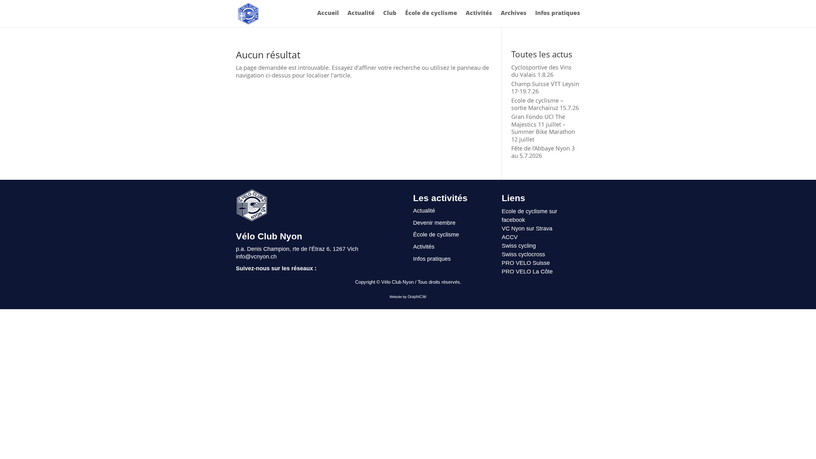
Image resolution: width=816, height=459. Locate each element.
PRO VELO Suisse (526, 263)
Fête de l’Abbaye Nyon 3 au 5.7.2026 (543, 151)
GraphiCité (417, 297)
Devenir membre (434, 223)
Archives (514, 14)
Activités (479, 14)
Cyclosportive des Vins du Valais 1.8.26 (541, 70)
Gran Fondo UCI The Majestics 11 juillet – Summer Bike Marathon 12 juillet (543, 128)
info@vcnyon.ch (256, 256)
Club (390, 14)
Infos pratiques (557, 14)
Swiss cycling (519, 246)
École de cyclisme (431, 14)
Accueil (328, 14)
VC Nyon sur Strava (527, 228)
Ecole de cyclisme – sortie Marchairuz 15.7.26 (545, 104)
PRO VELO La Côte (527, 271)
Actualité (361, 14)
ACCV (510, 237)
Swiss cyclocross (523, 254)
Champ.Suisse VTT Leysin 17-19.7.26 (545, 87)
